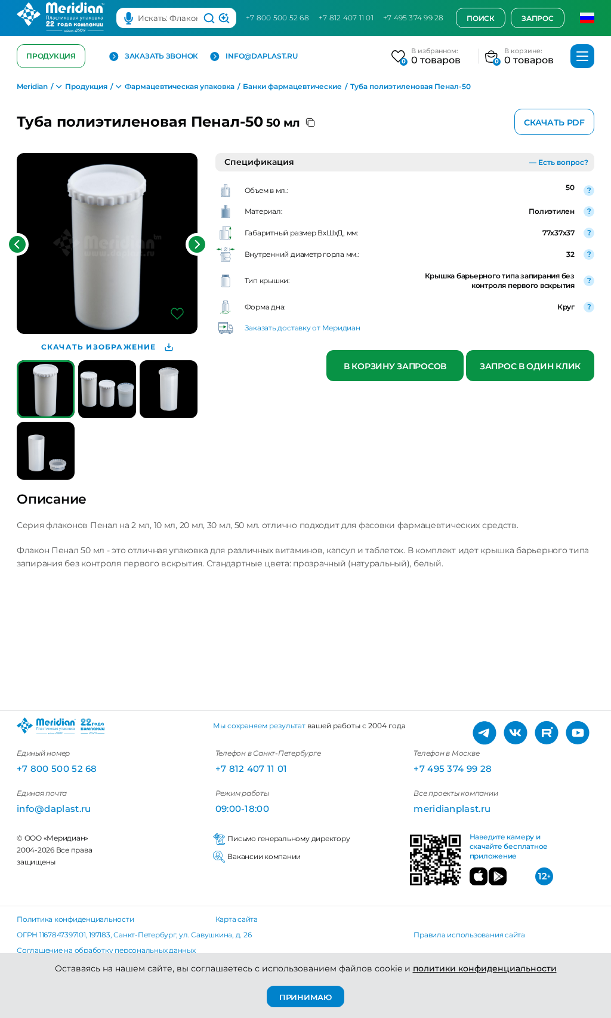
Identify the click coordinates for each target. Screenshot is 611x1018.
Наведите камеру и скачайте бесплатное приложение (509, 846)
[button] (17, 244)
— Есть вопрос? (558, 162)
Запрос (537, 18)
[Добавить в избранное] (177, 313)
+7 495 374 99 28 (413, 17)
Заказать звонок (161, 56)
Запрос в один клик (530, 366)
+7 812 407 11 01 (346, 17)
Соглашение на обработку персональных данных (106, 950)
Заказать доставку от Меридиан (302, 327)
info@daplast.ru (261, 56)
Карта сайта (236, 919)
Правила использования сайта (469, 934)
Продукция (51, 55)
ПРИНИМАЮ (305, 997)
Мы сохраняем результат (259, 725)
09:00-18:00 (242, 808)
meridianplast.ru (451, 808)
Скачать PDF (554, 122)
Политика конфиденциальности (75, 919)
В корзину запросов (395, 366)
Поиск (481, 18)
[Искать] (209, 18)
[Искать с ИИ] (224, 18)
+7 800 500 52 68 (277, 17)
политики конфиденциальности (485, 968)
